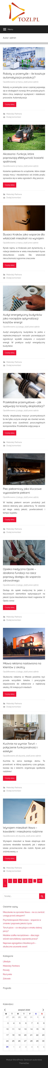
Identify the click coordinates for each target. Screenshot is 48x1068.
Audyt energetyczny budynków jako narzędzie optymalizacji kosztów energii (22, 318)
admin (36, 82)
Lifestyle (6, 961)
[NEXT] (42, 1010)
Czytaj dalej (9, 104)
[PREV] (5, 1010)
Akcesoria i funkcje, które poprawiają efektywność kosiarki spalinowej (23, 157)
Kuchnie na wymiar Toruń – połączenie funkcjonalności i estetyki (20, 747)
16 (40, 881)
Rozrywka (7, 974)
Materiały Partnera (14, 114)
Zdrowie (6, 978)
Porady (6, 970)
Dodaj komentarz (13, 117)
